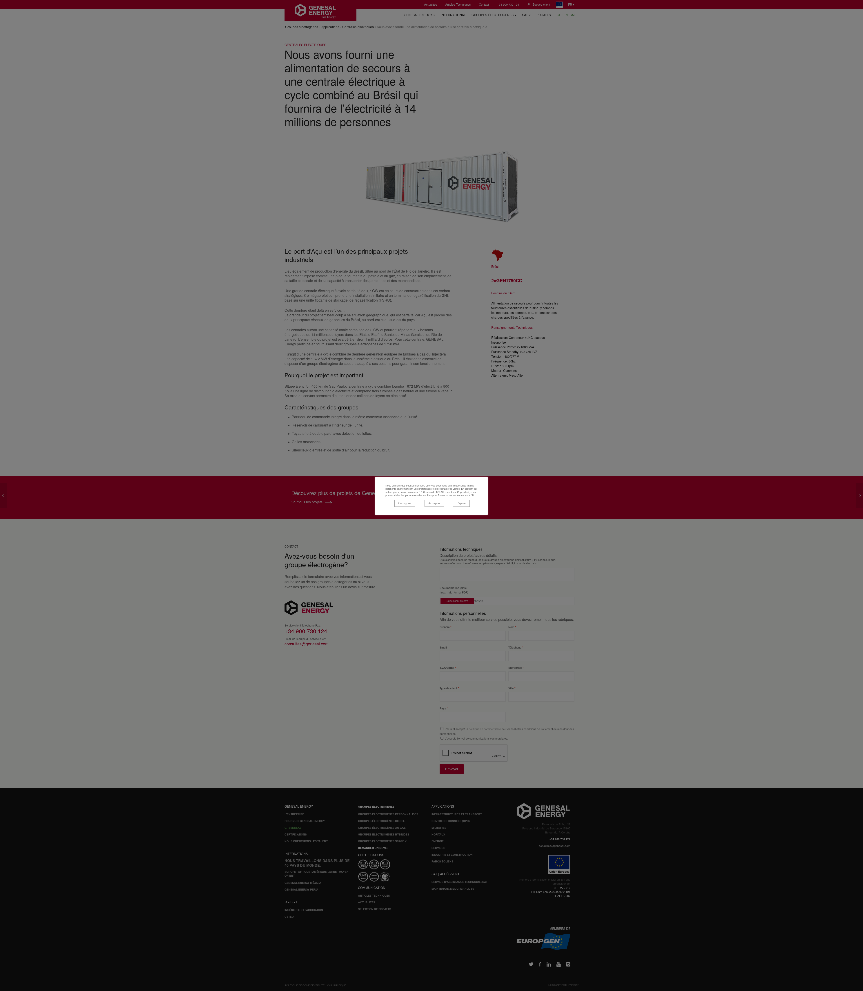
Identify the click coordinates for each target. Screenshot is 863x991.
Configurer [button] (404, 503)
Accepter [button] (434, 503)
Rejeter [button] (461, 503)
